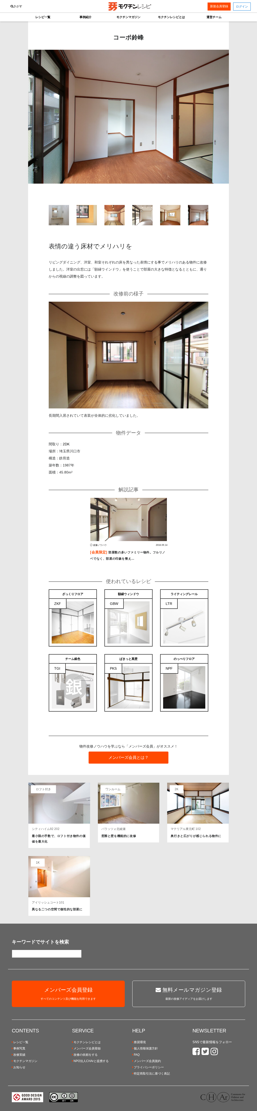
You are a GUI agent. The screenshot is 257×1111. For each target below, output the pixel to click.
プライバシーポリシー (149, 1067)
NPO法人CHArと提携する (91, 1061)
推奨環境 (140, 1042)
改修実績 (19, 1054)
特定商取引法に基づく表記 (152, 1073)
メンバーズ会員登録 (87, 1048)
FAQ (137, 1054)
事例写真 (19, 1048)
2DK (66, 444)
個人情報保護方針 (146, 1048)
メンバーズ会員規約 (147, 1061)
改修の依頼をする (86, 1054)
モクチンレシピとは (87, 1042)
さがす (17, 6)
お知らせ (19, 1067)
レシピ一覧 (20, 1042)
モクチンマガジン (25, 1061)
